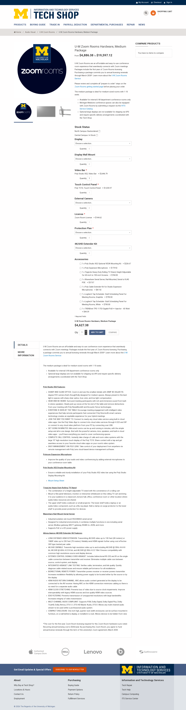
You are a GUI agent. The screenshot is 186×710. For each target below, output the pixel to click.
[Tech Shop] (46, 13)
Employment (19, 698)
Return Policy (73, 694)
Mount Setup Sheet (56, 481)
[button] (48, 112)
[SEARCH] (146, 13)
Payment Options (75, 690)
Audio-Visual (30, 32)
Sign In (169, 2)
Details (22, 344)
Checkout (157, 2)
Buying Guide (73, 685)
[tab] (26, 344)
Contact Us (19, 694)
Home (18, 32)
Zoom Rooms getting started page (89, 87)
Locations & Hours (22, 690)
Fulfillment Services (76, 698)
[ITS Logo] (146, 670)
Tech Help (126, 690)
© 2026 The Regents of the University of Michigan (34, 706)
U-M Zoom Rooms (47, 32)
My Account (144, 2)
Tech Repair (127, 685)
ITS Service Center (130, 698)
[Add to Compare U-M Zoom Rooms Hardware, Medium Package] (113, 332)
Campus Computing (130, 694)
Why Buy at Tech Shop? (24, 685)
